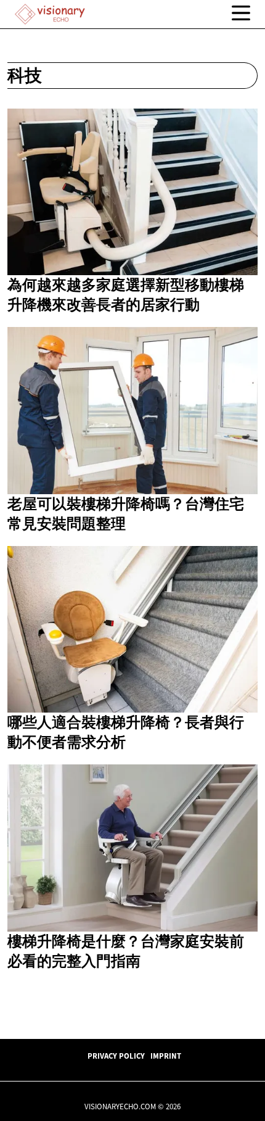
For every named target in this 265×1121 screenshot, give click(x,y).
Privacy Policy (116, 1056)
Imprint (165, 1056)
